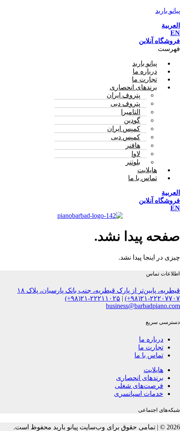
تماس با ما (142, 177)
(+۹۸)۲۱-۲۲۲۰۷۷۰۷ (152, 298)
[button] (90, 49)
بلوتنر (133, 162)
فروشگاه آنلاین (159, 40)
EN (175, 32)
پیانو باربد (167, 10)
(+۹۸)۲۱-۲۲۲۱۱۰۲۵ (92, 298)
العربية (171, 25)
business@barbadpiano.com (143, 305)
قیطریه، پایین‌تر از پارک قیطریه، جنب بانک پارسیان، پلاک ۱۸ (98, 290)
